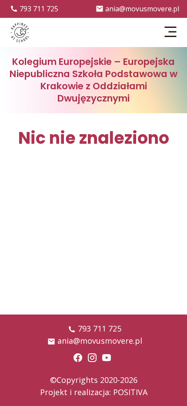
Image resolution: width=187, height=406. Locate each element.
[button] (171, 32)
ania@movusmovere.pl (142, 9)
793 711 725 (39, 9)
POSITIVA (130, 392)
